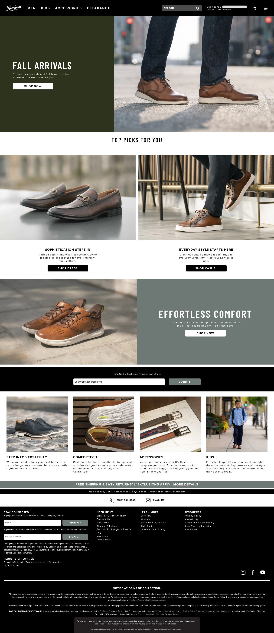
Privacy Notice (116, 624)
